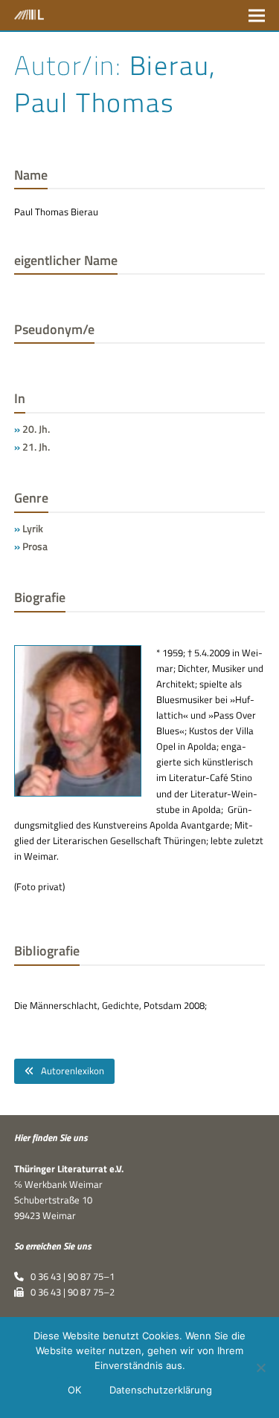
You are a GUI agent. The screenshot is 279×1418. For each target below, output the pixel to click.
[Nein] (260, 1367)
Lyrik (32, 528)
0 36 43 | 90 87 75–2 (69, 1291)
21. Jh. (36, 446)
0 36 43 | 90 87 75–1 (69, 1276)
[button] (256, 15)
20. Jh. (36, 429)
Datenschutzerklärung (160, 1390)
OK (74, 1390)
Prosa (35, 546)
